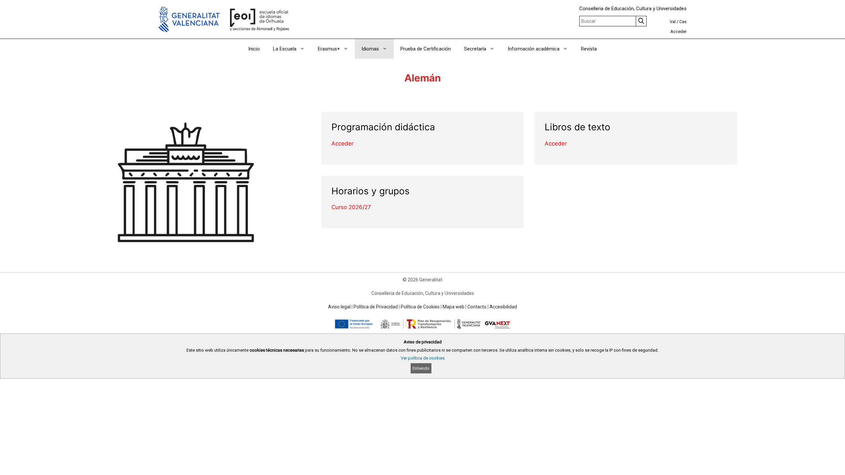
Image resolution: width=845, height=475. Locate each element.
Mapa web (453, 306)
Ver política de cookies (423, 358)
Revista (589, 49)
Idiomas (370, 49)
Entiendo (421, 368)
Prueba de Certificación (425, 49)
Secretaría (475, 49)
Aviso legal (339, 306)
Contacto (477, 306)
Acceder (678, 31)
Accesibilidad (503, 306)
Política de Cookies (420, 306)
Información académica (533, 49)
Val (673, 21)
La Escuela (284, 49)
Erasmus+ (329, 49)
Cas (683, 21)
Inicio (254, 49)
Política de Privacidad (376, 306)
